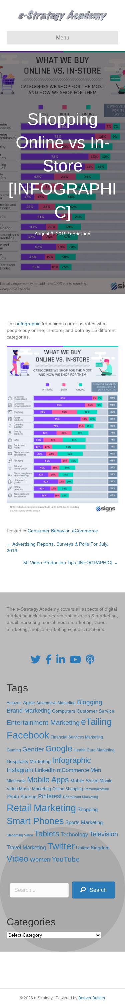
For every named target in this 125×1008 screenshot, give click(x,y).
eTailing (96, 722)
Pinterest (50, 796)
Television (103, 834)
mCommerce (73, 770)
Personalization (96, 789)
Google (58, 748)
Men (95, 770)
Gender (33, 749)
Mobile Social (84, 780)
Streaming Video (20, 835)
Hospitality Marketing (29, 761)
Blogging (89, 702)
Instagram (20, 770)
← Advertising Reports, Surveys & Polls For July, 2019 (57, 547)
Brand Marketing (29, 710)
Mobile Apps (48, 779)
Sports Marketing (84, 822)
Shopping (87, 809)
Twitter (61, 846)
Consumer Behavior (48, 530)
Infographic (71, 760)
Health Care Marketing (94, 750)
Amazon (14, 703)
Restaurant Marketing (80, 797)
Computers (63, 711)
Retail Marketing (41, 807)
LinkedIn (45, 770)
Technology (74, 834)
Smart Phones (35, 821)
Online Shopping (67, 789)
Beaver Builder (91, 998)
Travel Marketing (26, 847)
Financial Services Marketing (77, 737)
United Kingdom (93, 847)
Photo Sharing (22, 796)
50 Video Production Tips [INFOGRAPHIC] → (70, 562)
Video (17, 858)
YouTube (66, 859)
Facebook (28, 735)
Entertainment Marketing (43, 722)
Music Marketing (35, 788)
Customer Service (95, 711)
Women (40, 859)
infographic (28, 323)
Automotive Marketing (56, 703)
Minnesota (16, 781)
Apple (29, 702)
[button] (93, 890)
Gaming (14, 750)
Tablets (46, 833)
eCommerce (85, 530)
